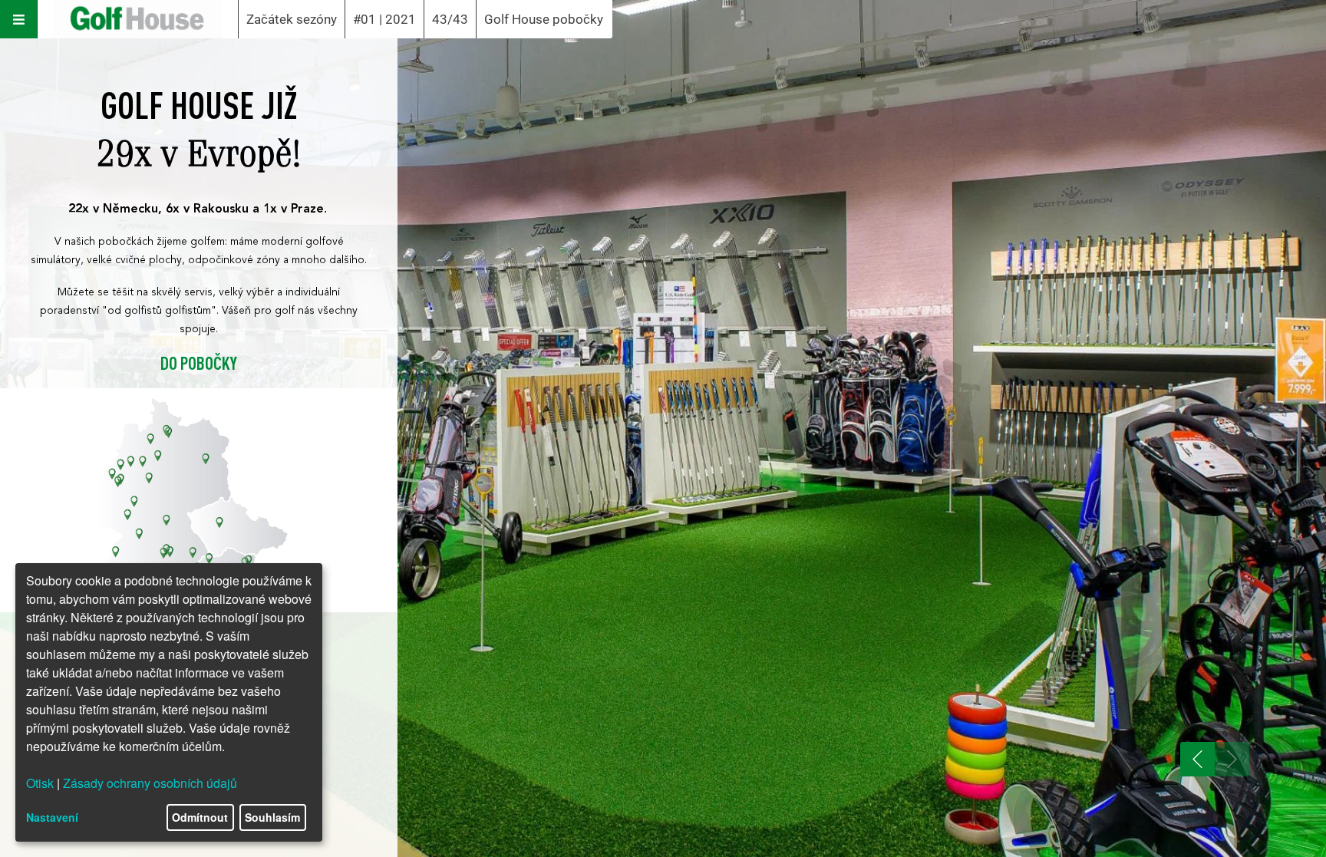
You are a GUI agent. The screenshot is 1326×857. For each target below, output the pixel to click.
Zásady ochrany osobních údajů (150, 783)
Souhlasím (272, 817)
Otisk (40, 783)
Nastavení (52, 817)
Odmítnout (200, 817)
